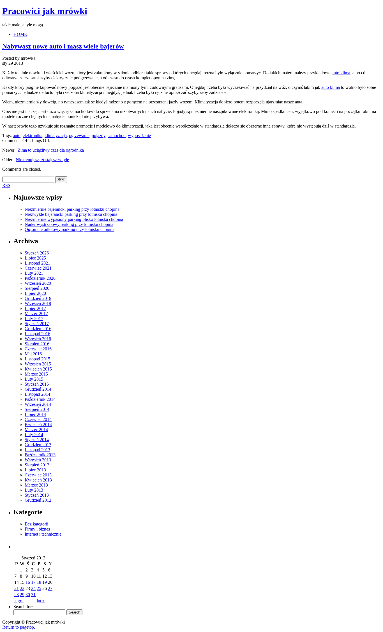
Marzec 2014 (36, 429)
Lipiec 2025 (35, 258)
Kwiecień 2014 (38, 424)
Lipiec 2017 (35, 308)
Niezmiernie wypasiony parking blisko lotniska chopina (74, 219)
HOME (20, 34)
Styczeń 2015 (37, 384)
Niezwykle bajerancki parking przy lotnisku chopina (71, 214)
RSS (6, 185)
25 (39, 588)
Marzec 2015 (36, 374)
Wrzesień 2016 (38, 338)
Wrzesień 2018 (38, 303)
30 (28, 594)
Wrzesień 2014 (38, 404)
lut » (41, 600)
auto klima (341, 72)
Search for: (23, 606)
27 (50, 588)
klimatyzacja (56, 135)
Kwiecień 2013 (38, 480)
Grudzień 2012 (38, 500)
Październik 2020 (40, 278)
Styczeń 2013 (37, 495)
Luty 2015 (34, 379)
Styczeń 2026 (37, 253)
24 (33, 588)
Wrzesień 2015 (38, 364)
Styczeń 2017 (37, 323)
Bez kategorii (36, 524)
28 (16, 594)
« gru (19, 600)
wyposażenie (139, 135)
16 (28, 582)
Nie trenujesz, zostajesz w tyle (42, 159)
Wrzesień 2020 (38, 283)
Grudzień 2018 (38, 298)
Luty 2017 (34, 318)
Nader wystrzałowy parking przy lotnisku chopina (69, 224)
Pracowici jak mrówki (44, 11)
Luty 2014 (34, 434)
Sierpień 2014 (37, 409)
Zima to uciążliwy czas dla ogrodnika (51, 150)
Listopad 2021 (37, 263)
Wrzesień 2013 (38, 459)
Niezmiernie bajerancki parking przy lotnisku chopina (72, 209)
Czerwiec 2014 (38, 419)
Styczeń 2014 (37, 439)
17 (33, 582)
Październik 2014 (40, 399)
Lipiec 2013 (35, 469)
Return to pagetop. (18, 627)
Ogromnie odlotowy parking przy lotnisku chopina (69, 229)
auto (16, 135)
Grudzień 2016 (38, 328)
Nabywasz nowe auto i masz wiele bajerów (63, 46)
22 (22, 588)
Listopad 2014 (37, 394)
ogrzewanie (79, 135)
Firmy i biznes (37, 529)
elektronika (32, 135)
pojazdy (98, 135)
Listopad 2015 (37, 358)
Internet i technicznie (43, 534)
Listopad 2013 (37, 449)
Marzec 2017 (36, 313)
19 (44, 582)
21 (16, 588)
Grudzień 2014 (38, 389)
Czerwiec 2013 (38, 475)
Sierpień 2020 (37, 288)
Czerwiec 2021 (38, 268)
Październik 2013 (40, 454)
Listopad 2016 (37, 333)
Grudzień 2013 (38, 444)
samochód (117, 135)
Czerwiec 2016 (38, 348)
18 (39, 582)
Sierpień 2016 (37, 343)
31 (33, 594)
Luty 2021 (34, 273)
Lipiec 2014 (35, 414)
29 (22, 594)
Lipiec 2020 (35, 293)
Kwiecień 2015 (38, 369)
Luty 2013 (34, 490)
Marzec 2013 (36, 485)
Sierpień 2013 (37, 464)
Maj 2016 (33, 353)
